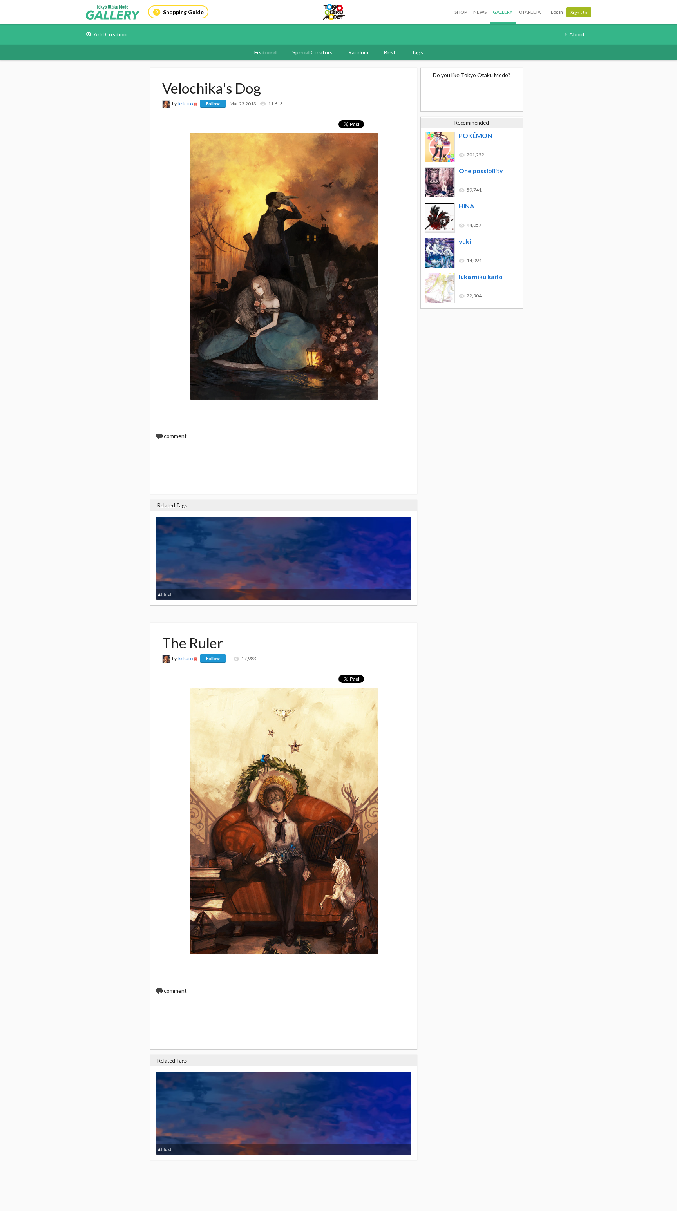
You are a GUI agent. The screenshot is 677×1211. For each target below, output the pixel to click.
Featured (265, 52)
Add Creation (110, 34)
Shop (460, 12)
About (577, 34)
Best (390, 52)
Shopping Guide (183, 12)
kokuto (185, 104)
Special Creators (312, 52)
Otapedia (530, 12)
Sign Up (578, 12)
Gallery (502, 12)
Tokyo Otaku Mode (334, 12)
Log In (557, 12)
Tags (417, 52)
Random (358, 52)
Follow (213, 103)
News (480, 12)
